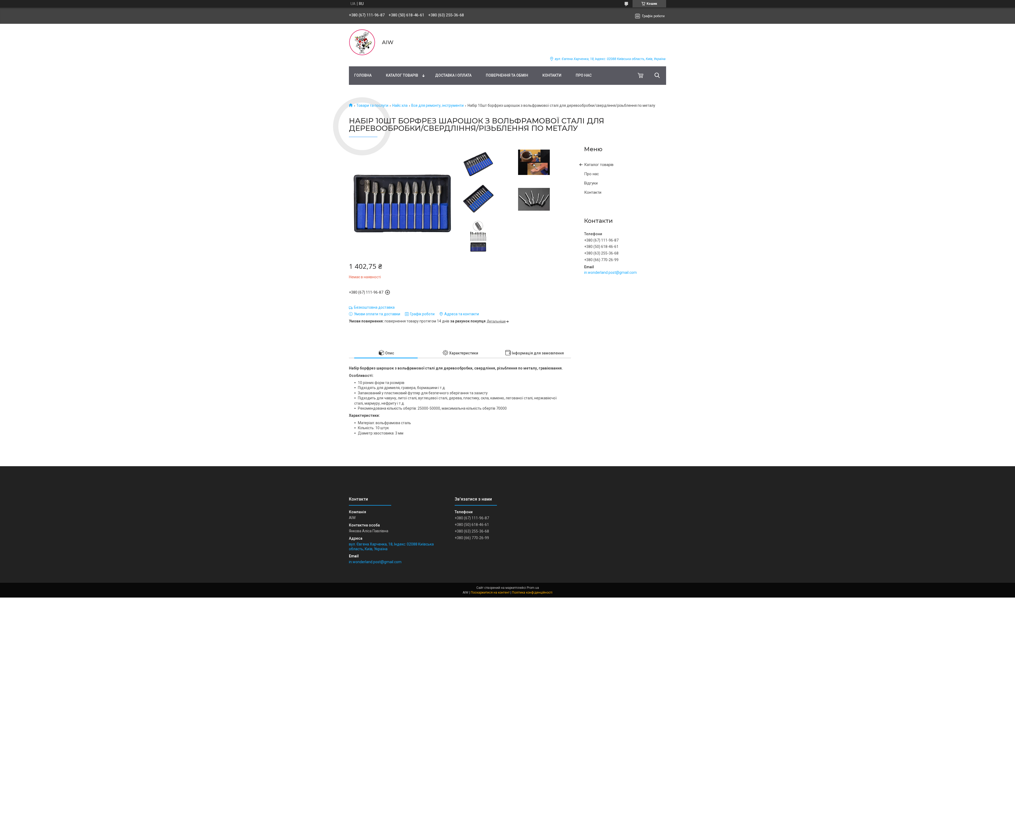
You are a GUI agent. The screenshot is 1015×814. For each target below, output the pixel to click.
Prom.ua (533, 588)
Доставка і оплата (453, 75)
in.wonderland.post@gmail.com (610, 272)
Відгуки (591, 183)
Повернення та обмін (507, 75)
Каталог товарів (402, 75)
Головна (363, 75)
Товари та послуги (372, 105)
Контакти (551, 75)
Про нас (584, 75)
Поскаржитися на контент (490, 592)
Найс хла (400, 105)
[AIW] (362, 42)
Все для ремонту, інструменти (437, 105)
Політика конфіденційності (532, 592)
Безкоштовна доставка (374, 307)
